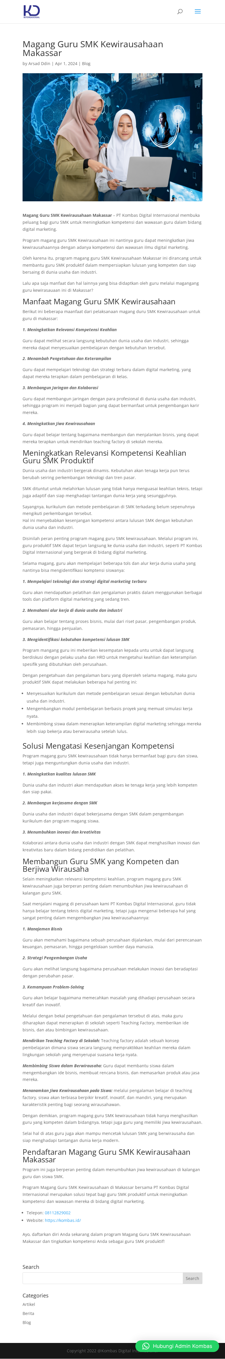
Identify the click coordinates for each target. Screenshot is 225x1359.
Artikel (29, 1304)
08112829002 (58, 1212)
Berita (28, 1313)
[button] (177, 1346)
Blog (86, 63)
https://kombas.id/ (63, 1220)
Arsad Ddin (39, 63)
